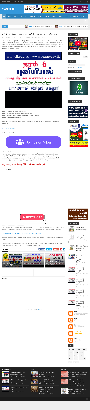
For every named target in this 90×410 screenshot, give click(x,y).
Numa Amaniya (77, 325)
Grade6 (43, 37)
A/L (21, 16)
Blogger (40, 310)
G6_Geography (26, 37)
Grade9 (76, 359)
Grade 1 (12, 21)
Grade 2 (5, 21)
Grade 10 (32, 16)
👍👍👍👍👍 (77, 331)
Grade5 (70, 356)
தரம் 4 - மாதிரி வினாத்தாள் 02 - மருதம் (80, 292)
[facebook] (78, 2)
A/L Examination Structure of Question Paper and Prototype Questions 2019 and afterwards (76, 382)
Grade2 (70, 352)
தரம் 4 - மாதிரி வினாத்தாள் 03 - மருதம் (80, 281)
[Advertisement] (78, 175)
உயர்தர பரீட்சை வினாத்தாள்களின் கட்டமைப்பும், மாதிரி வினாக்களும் (77, 373)
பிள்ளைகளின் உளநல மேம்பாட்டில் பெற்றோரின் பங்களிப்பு (77, 390)
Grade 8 (47, 16)
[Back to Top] (87, 399)
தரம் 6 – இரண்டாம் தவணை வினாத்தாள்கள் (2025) (10, 264)
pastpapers (76, 362)
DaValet (75, 311)
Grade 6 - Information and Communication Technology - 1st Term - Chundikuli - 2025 (54, 263)
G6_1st (26, 260)
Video (70, 362)
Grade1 (78, 349)
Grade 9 (40, 16)
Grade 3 (83, 16)
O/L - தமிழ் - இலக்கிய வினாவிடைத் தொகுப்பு (82, 248)
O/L (26, 16)
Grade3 (76, 352)
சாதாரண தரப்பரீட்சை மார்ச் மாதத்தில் (34, 26)
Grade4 (81, 352)
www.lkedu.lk (8, 9)
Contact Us (9, 1)
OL (84, 359)
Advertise (4, 1)
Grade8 (70, 359)
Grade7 (81, 356)
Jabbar (75, 338)
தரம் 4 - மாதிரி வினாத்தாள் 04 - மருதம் (80, 270)
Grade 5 (68, 16)
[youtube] (87, 2)
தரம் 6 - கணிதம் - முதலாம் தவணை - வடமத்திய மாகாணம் (33, 264)
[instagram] (80, 2)
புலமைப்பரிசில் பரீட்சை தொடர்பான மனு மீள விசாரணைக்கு (69, 26)
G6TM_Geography (35, 37)
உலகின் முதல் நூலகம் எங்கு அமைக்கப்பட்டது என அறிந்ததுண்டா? (46, 389)
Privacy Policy (20, 1)
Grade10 (84, 349)
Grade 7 (54, 16)
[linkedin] (82, 2)
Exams (73, 349)
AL (69, 349)
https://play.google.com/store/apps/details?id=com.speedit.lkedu (21, 233)
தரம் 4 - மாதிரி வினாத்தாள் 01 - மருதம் (80, 303)
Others (16, 16)
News (23, 26)
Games (9, 16)
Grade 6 (61, 16)
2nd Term (6, 260)
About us (14, 1)
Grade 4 (75, 16)
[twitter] (85, 2)
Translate (79, 67)
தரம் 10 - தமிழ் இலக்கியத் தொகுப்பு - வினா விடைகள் (82, 229)
